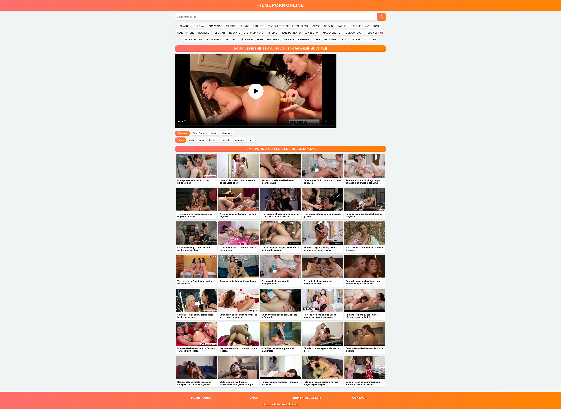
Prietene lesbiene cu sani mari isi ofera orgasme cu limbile (362, 315)
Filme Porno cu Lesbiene (205, 133)
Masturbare (373, 26)
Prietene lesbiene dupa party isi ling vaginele (237, 215)
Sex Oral (231, 39)
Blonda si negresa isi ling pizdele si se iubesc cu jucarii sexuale (322, 248)
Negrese (203, 33)
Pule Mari (219, 33)
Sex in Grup (312, 33)
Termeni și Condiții (306, 397)
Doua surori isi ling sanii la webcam (237, 281)
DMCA (254, 397)
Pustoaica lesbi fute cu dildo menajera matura (276, 282)
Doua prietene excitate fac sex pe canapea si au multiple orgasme (194, 383)
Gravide (329, 26)
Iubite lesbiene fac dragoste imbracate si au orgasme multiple (236, 383)
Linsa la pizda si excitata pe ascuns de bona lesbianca (237, 181)
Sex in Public (213, 39)
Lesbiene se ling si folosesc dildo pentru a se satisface (194, 248)
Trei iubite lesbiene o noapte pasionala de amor (318, 282)
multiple (226, 140)
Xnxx (343, 39)
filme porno (201, 397)
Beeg (260, 39)
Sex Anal (199, 26)
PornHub (288, 39)
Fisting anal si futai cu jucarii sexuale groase (322, 215)
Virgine (272, 33)
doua (201, 140)
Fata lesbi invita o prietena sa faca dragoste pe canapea (321, 383)
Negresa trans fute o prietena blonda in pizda (238, 349)
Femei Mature (185, 33)
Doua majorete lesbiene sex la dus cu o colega (364, 349)
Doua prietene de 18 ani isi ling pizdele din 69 (193, 181)
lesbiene (213, 140)
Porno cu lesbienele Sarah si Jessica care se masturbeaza (196, 349)
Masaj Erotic (331, 33)
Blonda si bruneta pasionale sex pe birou (321, 349)
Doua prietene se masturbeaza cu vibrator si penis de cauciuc (363, 383)
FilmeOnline (280, 5)
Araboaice (215, 26)
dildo (191, 140)
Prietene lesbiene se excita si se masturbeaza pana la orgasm (320, 315)
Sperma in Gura (254, 33)
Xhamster (330, 39)
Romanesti (373, 33)
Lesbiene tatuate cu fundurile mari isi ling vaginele (238, 248)
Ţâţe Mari (247, 39)
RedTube (303, 39)
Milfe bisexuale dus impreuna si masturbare (278, 349)
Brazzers (273, 39)
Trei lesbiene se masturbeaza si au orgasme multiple (194, 215)
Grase (316, 26)
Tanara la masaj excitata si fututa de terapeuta (280, 383)
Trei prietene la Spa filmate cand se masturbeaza (195, 282)
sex (251, 140)
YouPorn (370, 39)
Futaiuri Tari (300, 26)
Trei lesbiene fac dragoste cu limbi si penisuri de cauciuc (280, 248)
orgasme (239, 140)
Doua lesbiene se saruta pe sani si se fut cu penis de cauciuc (238, 315)
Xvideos (355, 39)
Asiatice (231, 26)
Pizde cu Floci (353, 33)
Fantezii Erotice (278, 26)
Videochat (191, 39)
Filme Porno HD (291, 33)
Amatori (185, 26)
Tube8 (316, 39)
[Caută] (381, 17)
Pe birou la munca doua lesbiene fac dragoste (364, 215)
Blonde (244, 26)
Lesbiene (355, 26)
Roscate (234, 33)
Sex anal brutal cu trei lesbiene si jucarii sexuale (278, 181)
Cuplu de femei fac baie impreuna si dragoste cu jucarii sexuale (364, 282)
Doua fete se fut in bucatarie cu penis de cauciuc (322, 181)
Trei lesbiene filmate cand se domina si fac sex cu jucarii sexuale (280, 215)
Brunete (258, 26)
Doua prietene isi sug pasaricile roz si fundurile (279, 315)
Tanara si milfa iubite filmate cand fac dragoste (364, 248)
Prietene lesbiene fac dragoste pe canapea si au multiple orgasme (363, 181)
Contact (359, 397)
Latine (342, 26)
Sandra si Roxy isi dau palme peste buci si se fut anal (195, 315)
